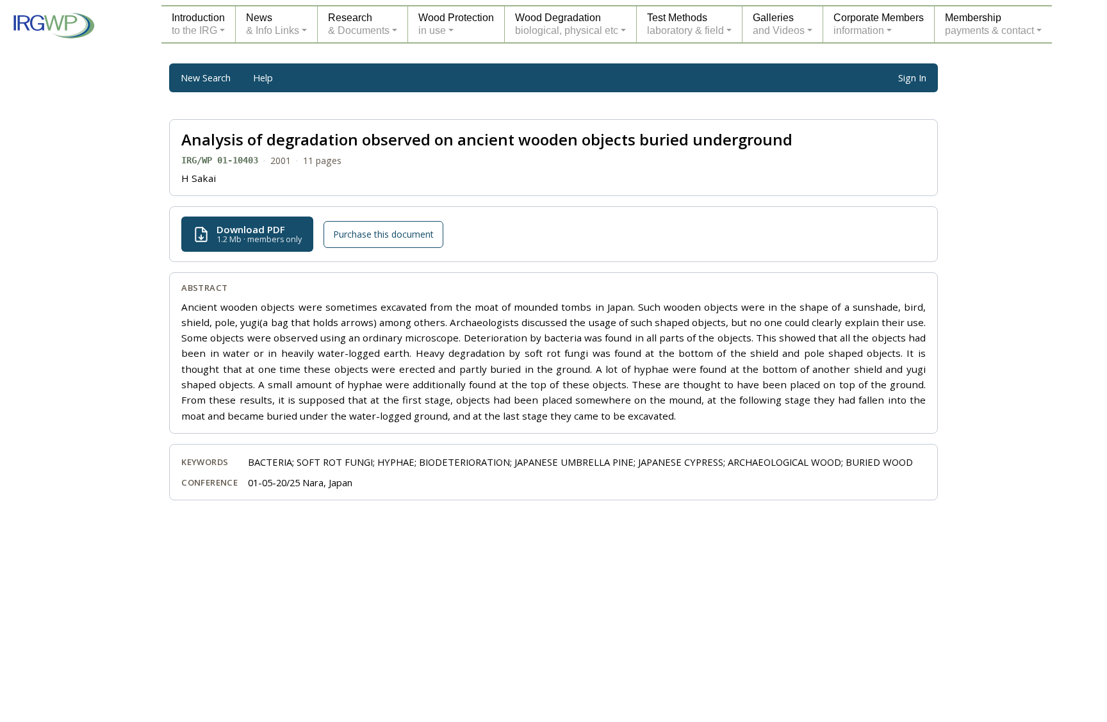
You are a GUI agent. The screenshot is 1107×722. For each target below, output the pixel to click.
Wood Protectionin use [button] (456, 24)
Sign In (912, 78)
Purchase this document (383, 234)
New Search (206, 78)
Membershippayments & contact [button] (989, 24)
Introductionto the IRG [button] (198, 24)
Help (263, 78)
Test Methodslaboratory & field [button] (685, 24)
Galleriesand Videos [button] (779, 24)
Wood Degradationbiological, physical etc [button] (566, 24)
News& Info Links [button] (272, 24)
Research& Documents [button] (359, 24)
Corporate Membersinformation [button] (878, 24)
